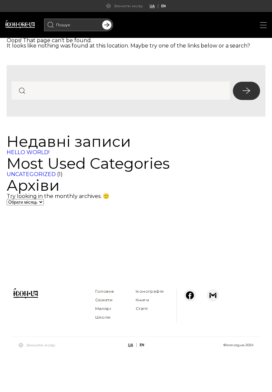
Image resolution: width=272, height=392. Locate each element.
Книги (142, 299)
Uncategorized (31, 174)
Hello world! (28, 152)
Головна (104, 291)
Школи (103, 317)
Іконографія (150, 291)
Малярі (103, 308)
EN (163, 6)
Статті (142, 308)
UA (152, 6)
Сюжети (103, 299)
